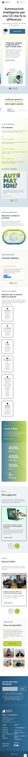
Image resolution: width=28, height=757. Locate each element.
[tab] (11, 200)
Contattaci (5, 738)
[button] (10, 88)
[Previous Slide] (10, 546)
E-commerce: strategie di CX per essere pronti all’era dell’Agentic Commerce (12, 526)
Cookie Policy (5, 745)
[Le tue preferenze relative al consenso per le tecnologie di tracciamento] (25, 755)
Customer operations (7, 734)
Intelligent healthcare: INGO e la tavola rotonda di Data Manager (12, 592)
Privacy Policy (5, 743)
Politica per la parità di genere (19, 736)
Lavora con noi (12, 643)
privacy (21, 694)
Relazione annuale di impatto (19, 733)
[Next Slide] (17, 546)
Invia (22, 689)
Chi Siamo (4, 727)
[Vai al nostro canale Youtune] (17, 746)
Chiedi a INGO (17, 31)
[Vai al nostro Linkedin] (15, 746)
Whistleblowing (18, 739)
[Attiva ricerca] (21, 2)
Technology (5, 731)
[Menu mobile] (18, 2)
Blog (3, 736)
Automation (5, 729)
